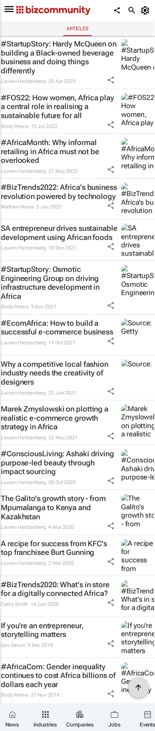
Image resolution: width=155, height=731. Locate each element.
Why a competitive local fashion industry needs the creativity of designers (54, 373)
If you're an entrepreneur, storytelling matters (42, 630)
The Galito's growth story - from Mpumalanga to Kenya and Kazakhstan (53, 507)
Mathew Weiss (17, 207)
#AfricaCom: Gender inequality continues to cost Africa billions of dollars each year (58, 675)
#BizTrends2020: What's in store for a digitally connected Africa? (55, 589)
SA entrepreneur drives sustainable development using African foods (59, 233)
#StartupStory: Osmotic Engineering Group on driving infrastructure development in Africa (50, 282)
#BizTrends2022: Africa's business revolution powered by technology (59, 192)
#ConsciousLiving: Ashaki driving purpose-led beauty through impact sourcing (57, 462)
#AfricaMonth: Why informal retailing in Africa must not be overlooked (50, 151)
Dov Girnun (13, 645)
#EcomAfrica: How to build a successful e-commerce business (57, 327)
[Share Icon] (111, 80)
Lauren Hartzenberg (23, 81)
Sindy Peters (15, 126)
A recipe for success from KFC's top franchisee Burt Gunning (54, 548)
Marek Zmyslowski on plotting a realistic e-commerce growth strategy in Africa (54, 417)
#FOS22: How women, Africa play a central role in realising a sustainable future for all (57, 106)
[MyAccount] (146, 10)
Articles (77, 28)
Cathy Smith (14, 604)
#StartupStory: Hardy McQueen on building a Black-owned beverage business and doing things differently (59, 57)
